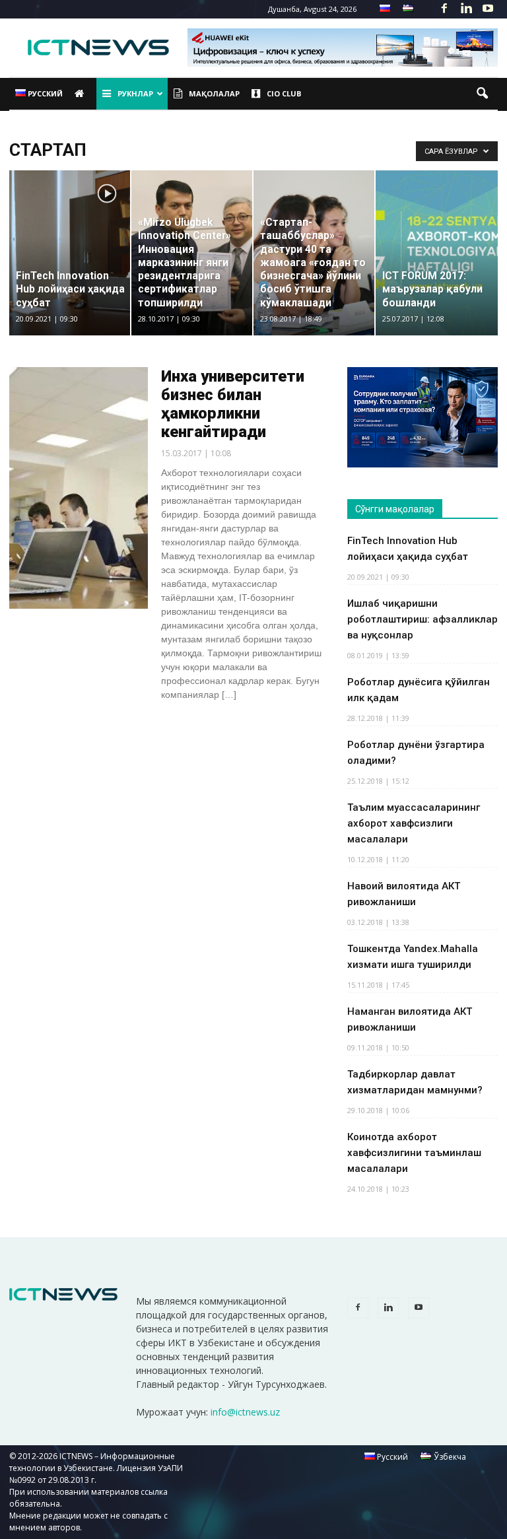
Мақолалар (214, 93)
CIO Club (284, 93)
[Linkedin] (466, 9)
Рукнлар (135, 93)
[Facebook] (444, 9)
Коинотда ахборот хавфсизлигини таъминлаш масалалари (414, 1153)
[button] (482, 94)
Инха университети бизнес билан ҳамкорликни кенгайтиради (232, 404)
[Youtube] (488, 9)
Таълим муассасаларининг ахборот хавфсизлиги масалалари (413, 823)
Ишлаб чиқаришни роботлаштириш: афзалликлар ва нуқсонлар (422, 619)
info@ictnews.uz (245, 1412)
